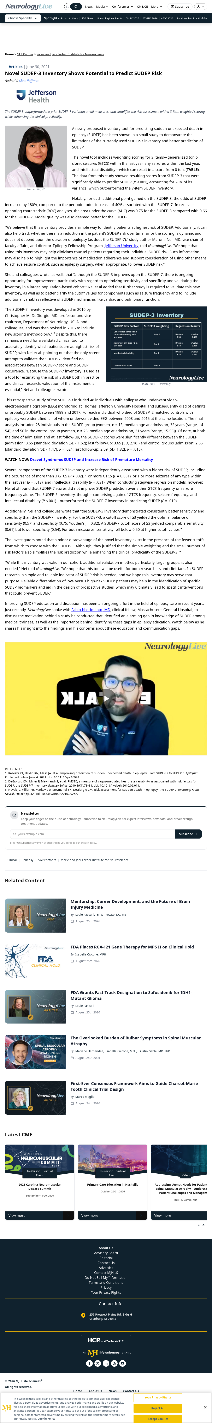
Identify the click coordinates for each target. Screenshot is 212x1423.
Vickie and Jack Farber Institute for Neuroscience (95, 860)
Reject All (157, 1408)
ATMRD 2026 (150, 18)
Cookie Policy (46, 1419)
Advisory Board (106, 1253)
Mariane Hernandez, (89, 1051)
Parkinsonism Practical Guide (193, 18)
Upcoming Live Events (109, 18)
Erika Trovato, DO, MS (111, 914)
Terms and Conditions (106, 1282)
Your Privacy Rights (106, 1292)
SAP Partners (47, 860)
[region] (106, 1408)
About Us (106, 1248)
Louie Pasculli (84, 1006)
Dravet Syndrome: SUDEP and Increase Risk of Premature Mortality (91, 459)
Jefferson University (121, 245)
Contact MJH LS (106, 1272)
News (89, 6)
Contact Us (106, 1262)
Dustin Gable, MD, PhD (154, 1051)
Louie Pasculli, (85, 914)
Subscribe (186, 834)
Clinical (12, 860)
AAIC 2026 (167, 18)
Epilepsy (27, 860)
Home (9, 54)
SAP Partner (25, 54)
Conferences (121, 6)
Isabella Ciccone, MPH (90, 954)
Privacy (106, 1287)
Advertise (106, 1267)
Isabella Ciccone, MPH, (121, 1051)
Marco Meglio (84, 1097)
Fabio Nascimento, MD (90, 609)
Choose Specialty (20, 18)
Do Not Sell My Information (106, 1277)
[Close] (205, 1407)
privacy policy (88, 843)
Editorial (106, 1258)
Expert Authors (69, 18)
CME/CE (142, 6)
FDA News (87, 18)
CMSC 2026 (132, 18)
